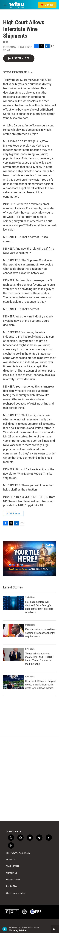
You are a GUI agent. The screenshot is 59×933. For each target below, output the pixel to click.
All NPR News (13, 513)
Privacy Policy (13, 880)
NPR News (29, 649)
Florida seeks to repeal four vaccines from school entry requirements (40, 633)
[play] (5, 929)
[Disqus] (29, 778)
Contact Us (11, 873)
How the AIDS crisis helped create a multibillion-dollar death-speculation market (40, 685)
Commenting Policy (16, 893)
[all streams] (55, 929)
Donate (49, 4)
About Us (10, 859)
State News (30, 597)
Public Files (11, 886)
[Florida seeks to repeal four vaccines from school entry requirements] (13, 630)
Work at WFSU (13, 866)
